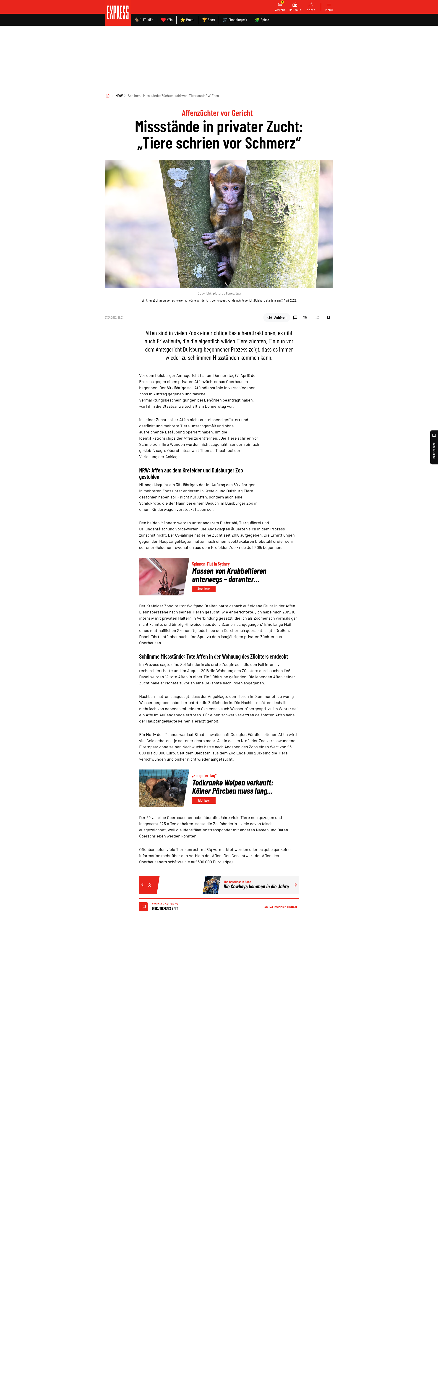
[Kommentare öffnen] (295, 317)
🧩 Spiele (262, 19)
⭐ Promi (187, 19)
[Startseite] (107, 96)
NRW (119, 96)
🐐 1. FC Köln (143, 19)
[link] (118, 13)
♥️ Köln (167, 19)
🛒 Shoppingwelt (235, 19)
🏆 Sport (208, 19)
